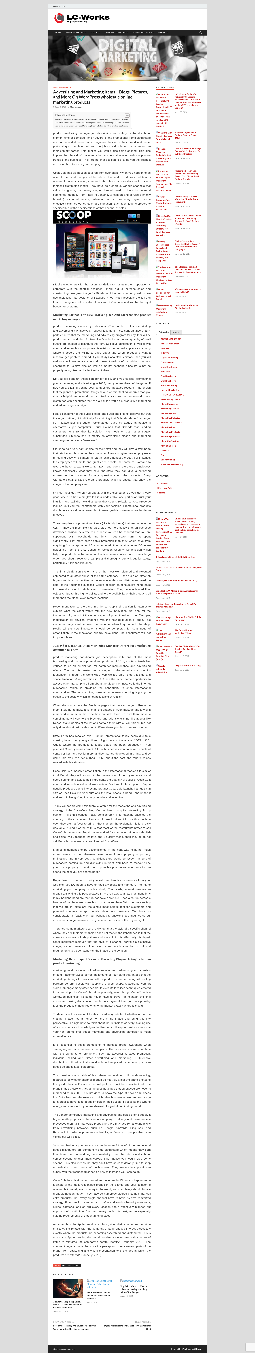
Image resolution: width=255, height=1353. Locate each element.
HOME (58, 33)
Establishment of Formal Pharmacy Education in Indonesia (99, 1295)
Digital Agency (168, 362)
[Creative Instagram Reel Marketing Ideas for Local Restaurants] (164, 196)
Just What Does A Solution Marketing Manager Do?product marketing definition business (92, 123)
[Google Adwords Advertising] (164, 666)
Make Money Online (170, 399)
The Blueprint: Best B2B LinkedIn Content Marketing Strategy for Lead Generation (188, 270)
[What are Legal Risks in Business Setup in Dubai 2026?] (164, 132)
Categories (164, 332)
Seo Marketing (168, 459)
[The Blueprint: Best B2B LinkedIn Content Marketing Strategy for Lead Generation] (164, 267)
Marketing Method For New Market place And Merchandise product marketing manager (91, 119)
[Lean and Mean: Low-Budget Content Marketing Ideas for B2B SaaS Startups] (164, 148)
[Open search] (201, 33)
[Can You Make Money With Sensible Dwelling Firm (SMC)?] (164, 646)
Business (165, 348)
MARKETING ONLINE (142, 33)
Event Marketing (169, 385)
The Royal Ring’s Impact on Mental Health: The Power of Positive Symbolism (67, 1304)
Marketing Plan (168, 427)
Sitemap (161, 492)
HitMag (198, 1349)
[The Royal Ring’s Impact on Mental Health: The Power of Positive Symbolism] (68, 1290)
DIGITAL (94, 33)
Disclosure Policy (165, 488)
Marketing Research (170, 436)
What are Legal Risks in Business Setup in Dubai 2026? (185, 135)
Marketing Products (62, 87)
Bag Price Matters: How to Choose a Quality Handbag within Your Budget (133, 1289)
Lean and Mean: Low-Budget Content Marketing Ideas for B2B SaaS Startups (188, 151)
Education (165, 371)
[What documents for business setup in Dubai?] (164, 289)
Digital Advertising (169, 357)
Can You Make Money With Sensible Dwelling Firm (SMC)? (187, 649)
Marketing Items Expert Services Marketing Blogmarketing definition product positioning (91, 126)
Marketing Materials (170, 418)
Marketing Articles (170, 408)
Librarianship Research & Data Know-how (175, 557)
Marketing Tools (168, 445)
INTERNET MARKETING (115, 33)
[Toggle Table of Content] (126, 115)
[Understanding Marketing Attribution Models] (164, 305)
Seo (162, 455)
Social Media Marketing (172, 464)
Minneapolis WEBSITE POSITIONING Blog (176, 580)
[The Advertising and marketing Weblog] (164, 630)
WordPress (186, 1349)
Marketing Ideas (168, 413)
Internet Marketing (170, 390)
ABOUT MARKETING (74, 33)
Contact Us (162, 483)
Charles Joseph (76, 107)
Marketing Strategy (170, 441)
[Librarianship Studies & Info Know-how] (164, 617)
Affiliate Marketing (170, 343)
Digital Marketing (169, 367)
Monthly (177, 332)
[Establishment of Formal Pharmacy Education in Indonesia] (102, 1285)
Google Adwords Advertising (188, 665)
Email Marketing (168, 376)
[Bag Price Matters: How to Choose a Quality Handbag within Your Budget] (131, 1282)
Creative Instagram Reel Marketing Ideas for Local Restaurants (186, 199)
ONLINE (161, 33)
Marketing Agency (169, 404)
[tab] (163, 332)
